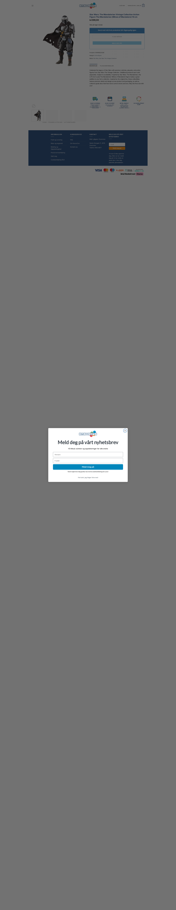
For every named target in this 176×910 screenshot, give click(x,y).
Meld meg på (88, 467)
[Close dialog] (125, 430)
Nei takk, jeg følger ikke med (88, 477)
